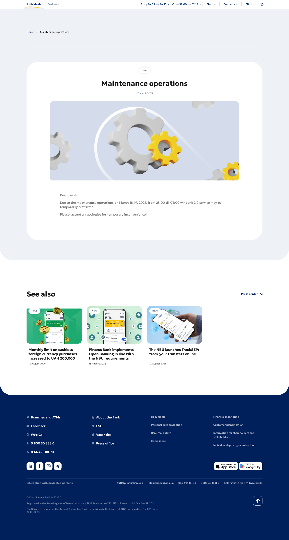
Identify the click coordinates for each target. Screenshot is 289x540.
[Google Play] (250, 466)
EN (247, 4)
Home (30, 32)
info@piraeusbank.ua (161, 483)
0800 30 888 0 (210, 483)
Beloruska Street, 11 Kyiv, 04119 (243, 483)
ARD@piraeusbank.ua (130, 483)
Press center (249, 294)
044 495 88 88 (187, 483)
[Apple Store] (226, 466)
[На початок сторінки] (257, 501)
